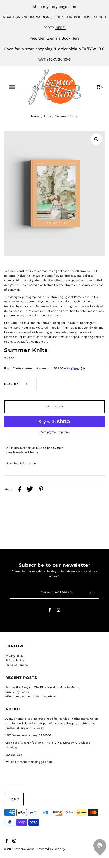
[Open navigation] (15, 87)
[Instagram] (58, 611)
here (72, 6)
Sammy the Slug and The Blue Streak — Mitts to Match (42, 687)
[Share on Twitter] (29, 489)
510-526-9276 (14, 754)
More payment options (55, 432)
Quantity (11, 384)
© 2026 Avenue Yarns (19, 849)
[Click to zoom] (96, 139)
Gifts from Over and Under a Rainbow (30, 696)
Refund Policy (14, 660)
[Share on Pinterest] (41, 489)
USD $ (14, 799)
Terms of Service (16, 665)
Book (47, 116)
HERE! (60, 27)
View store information (21, 463)
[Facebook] (50, 611)
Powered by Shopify (51, 849)
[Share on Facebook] (19, 489)
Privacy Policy (14, 656)
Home (35, 116)
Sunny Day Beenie (17, 692)
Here (75, 38)
